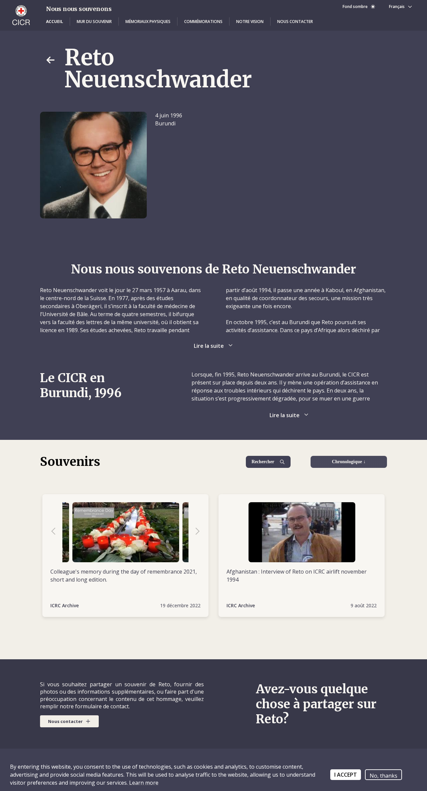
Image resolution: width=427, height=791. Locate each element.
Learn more (143, 782)
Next (194, 532)
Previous (56, 532)
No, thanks (383, 775)
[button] (54, 22)
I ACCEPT (345, 774)
